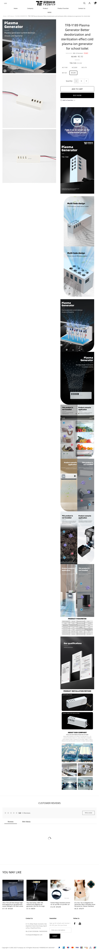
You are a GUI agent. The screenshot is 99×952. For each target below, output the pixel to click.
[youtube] (80, 923)
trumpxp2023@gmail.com (34, 935)
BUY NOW (77, 95)
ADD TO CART (77, 89)
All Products (11, 16)
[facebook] (75, 923)
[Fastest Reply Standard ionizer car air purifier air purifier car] (61, 890)
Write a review (88, 813)
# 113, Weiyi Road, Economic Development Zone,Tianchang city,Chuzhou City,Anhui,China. (36, 926)
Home (4, 16)
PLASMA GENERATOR (21, 16)
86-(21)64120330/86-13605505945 (36, 931)
